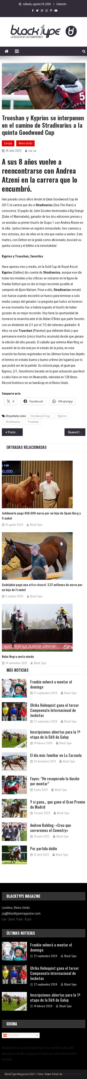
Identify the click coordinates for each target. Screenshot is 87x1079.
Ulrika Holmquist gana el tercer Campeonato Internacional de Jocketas (54, 710)
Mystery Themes (72, 1074)
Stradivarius (13, 421)
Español (13, 1035)
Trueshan (33, 421)
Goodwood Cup (40, 416)
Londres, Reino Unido (16, 908)
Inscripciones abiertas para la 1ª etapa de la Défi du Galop (55, 734)
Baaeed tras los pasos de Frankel (76, 432)
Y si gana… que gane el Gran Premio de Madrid (57, 804)
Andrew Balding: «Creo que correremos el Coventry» (50, 828)
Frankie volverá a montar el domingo (51, 684)
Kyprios (62, 416)
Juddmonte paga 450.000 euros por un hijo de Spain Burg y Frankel (41, 515)
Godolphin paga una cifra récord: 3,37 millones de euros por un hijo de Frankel (42, 587)
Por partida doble (43, 848)
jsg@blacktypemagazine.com (21, 913)
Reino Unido (25, 143)
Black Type (32, 150)
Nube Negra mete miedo (18, 656)
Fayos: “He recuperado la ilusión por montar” (54, 781)
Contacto (61, 4)
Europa (8, 143)
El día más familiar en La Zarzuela (56, 755)
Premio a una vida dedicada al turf (15, 432)
